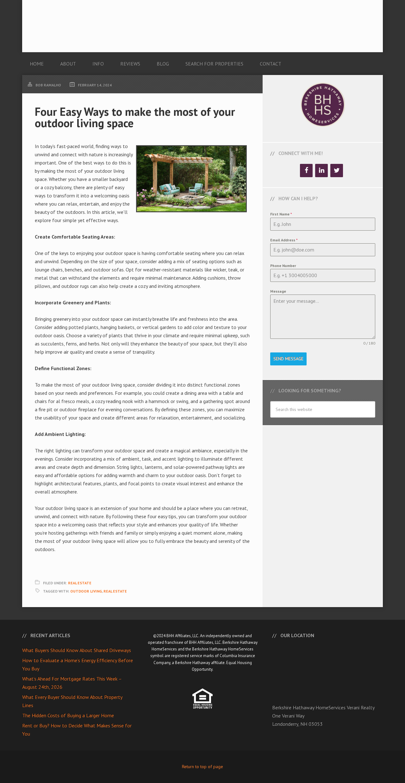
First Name (281, 214)
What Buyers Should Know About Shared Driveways (76, 650)
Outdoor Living (86, 591)
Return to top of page (202, 766)
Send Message (288, 359)
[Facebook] (306, 170)
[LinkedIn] (321, 170)
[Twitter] (336, 170)
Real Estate (79, 583)
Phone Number (283, 265)
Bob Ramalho (202, 26)
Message (278, 291)
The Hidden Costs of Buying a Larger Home (68, 715)
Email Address (284, 240)
